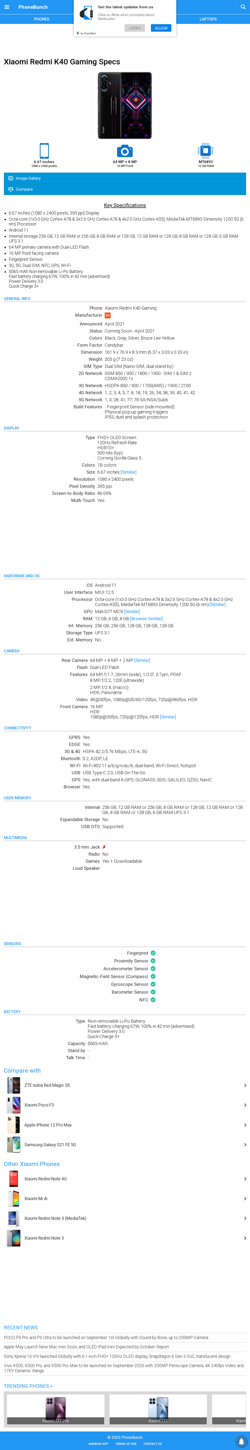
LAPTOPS (208, 19)
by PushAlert (88, 33)
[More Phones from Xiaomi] (108, 316)
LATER (135, 27)
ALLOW (161, 27)
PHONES (41, 19)
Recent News (21, 1328)
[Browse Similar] (146, 618)
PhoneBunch (33, 7)
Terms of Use (125, 1444)
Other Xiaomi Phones (32, 1164)
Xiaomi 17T (158, 1421)
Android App (98, 1444)
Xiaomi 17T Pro (55, 1421)
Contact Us (153, 1444)
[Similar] (128, 472)
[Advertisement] (125, 40)
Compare (24, 189)
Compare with (22, 1070)
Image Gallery (28, 178)
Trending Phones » (28, 1386)
